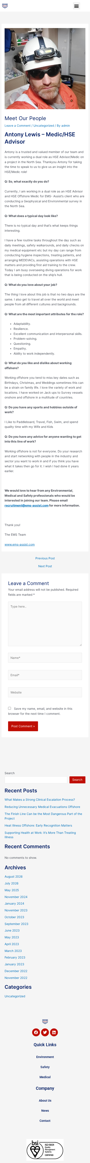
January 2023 (14, 964)
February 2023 (15, 957)
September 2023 (16, 924)
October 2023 (14, 917)
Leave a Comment (18, 125)
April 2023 (12, 944)
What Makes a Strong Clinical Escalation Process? (40, 799)
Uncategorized (43, 125)
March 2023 (13, 951)
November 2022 (16, 978)
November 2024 (16, 897)
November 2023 (16, 910)
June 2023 (12, 930)
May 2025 (12, 890)
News (45, 1110)
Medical (45, 1077)
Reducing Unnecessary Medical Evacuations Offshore (42, 807)
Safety (45, 1067)
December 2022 (16, 971)
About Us (45, 1100)
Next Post (45, 566)
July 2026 (12, 883)
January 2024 (14, 903)
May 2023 (12, 937)
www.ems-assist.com (20, 544)
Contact (45, 1120)
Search (10, 773)
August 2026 (14, 876)
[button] (76, 5)
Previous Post (45, 558)
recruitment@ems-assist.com (26, 505)
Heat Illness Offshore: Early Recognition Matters (38, 825)
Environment (45, 1057)
